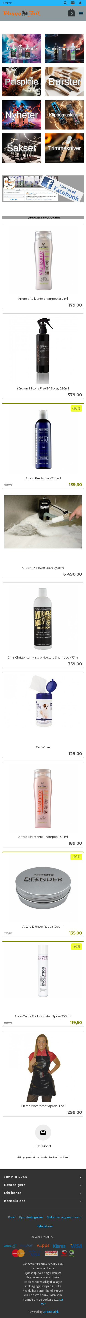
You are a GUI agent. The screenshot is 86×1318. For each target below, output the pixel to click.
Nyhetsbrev (45, 1226)
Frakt (11, 1217)
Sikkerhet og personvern (64, 1217)
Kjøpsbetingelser (31, 1217)
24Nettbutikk (50, 1312)
